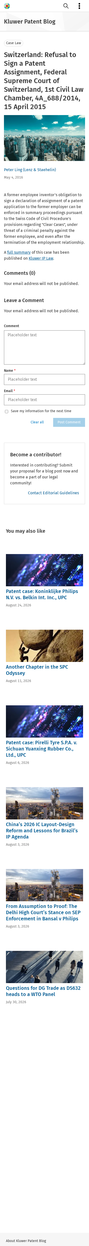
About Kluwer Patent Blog (26, 1241)
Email (9, 391)
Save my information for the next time (41, 411)
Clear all (37, 422)
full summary (19, 252)
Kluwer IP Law (41, 258)
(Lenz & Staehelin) (39, 169)
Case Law (13, 43)
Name (10, 371)
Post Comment (69, 422)
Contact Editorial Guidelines (53, 493)
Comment (11, 326)
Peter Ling (13, 169)
